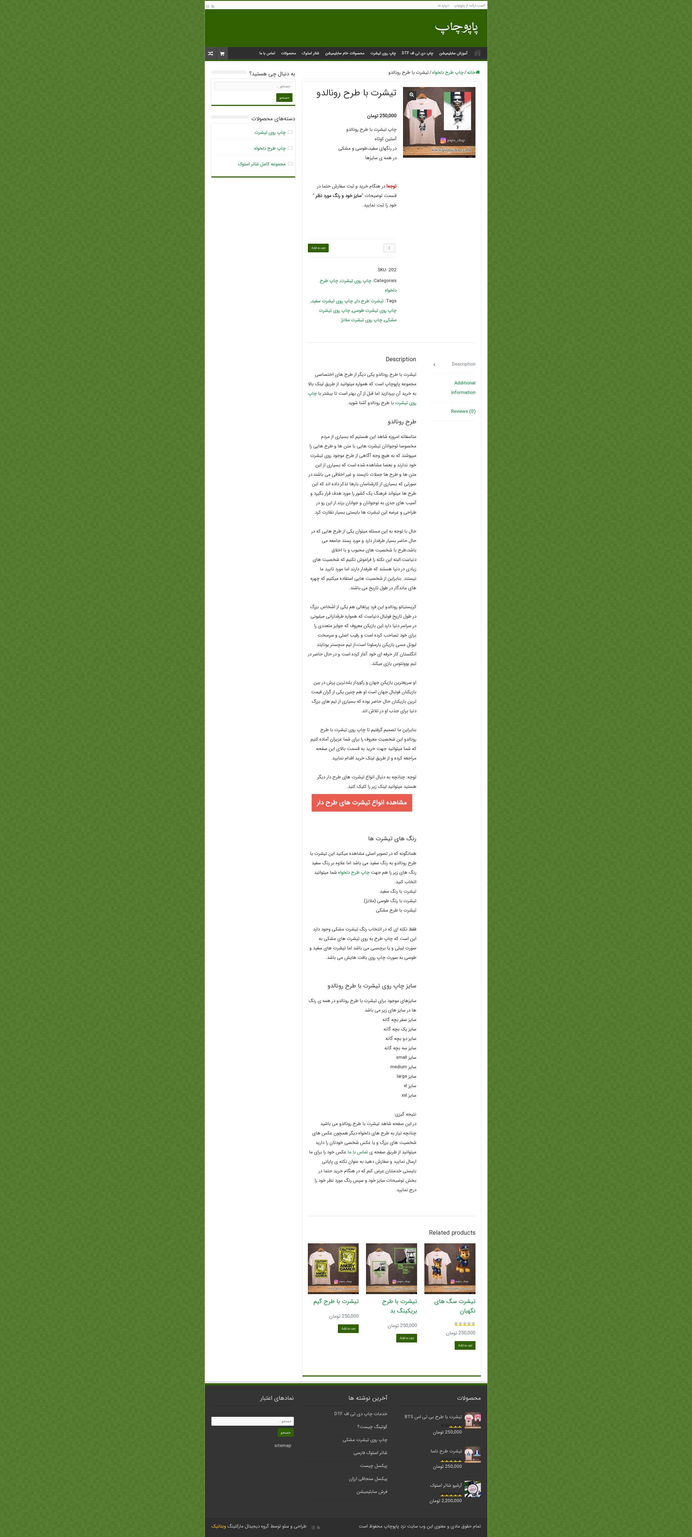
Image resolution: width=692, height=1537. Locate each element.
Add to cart (318, 248)
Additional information (463, 388)
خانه (478, 52)
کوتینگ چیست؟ (372, 1427)
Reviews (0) (463, 411)
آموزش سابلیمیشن (453, 53)
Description (463, 364)
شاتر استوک (310, 53)
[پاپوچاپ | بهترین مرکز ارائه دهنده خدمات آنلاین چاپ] (457, 28)
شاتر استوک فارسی (370, 1452)
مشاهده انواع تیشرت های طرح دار (362, 803)
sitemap (282, 1445)
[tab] (453, 364)
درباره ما (443, 5)
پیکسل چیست (373, 1465)
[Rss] (213, 6)
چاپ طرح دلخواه (448, 72)
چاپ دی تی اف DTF (417, 53)
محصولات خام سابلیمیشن (344, 53)
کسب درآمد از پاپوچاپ (469, 5)
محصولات (288, 53)
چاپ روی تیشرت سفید (332, 301)
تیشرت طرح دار (369, 301)
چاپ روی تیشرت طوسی (374, 310)
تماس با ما (267, 53)
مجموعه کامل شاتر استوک (262, 164)
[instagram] (207, 6)
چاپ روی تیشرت (383, 53)
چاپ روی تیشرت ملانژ (361, 320)
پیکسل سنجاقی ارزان (368, 1478)
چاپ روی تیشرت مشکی (365, 1440)
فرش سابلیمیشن (372, 1491)
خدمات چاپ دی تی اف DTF (360, 1414)
